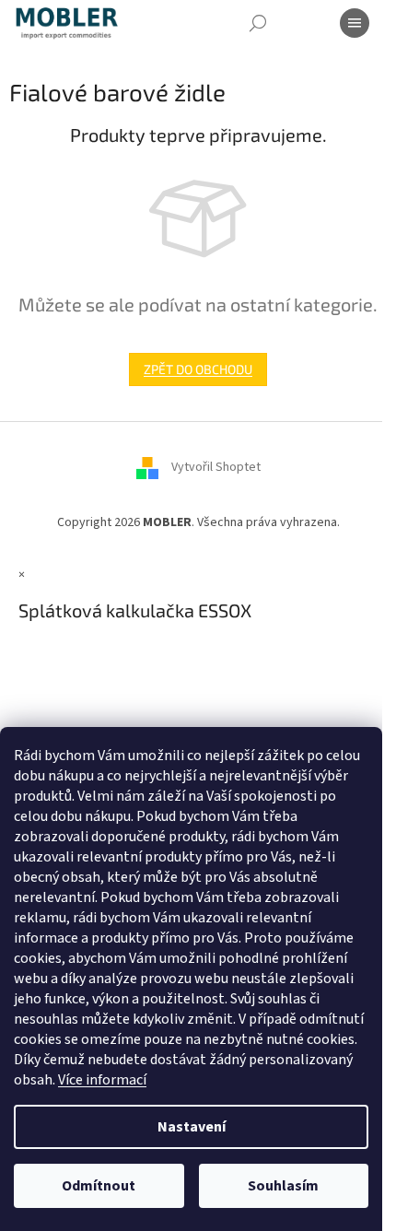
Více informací (102, 1080)
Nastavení (191, 1127)
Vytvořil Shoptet (216, 467)
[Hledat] (257, 23)
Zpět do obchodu (198, 369)
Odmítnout (98, 1186)
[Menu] (354, 23)
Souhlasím (283, 1186)
